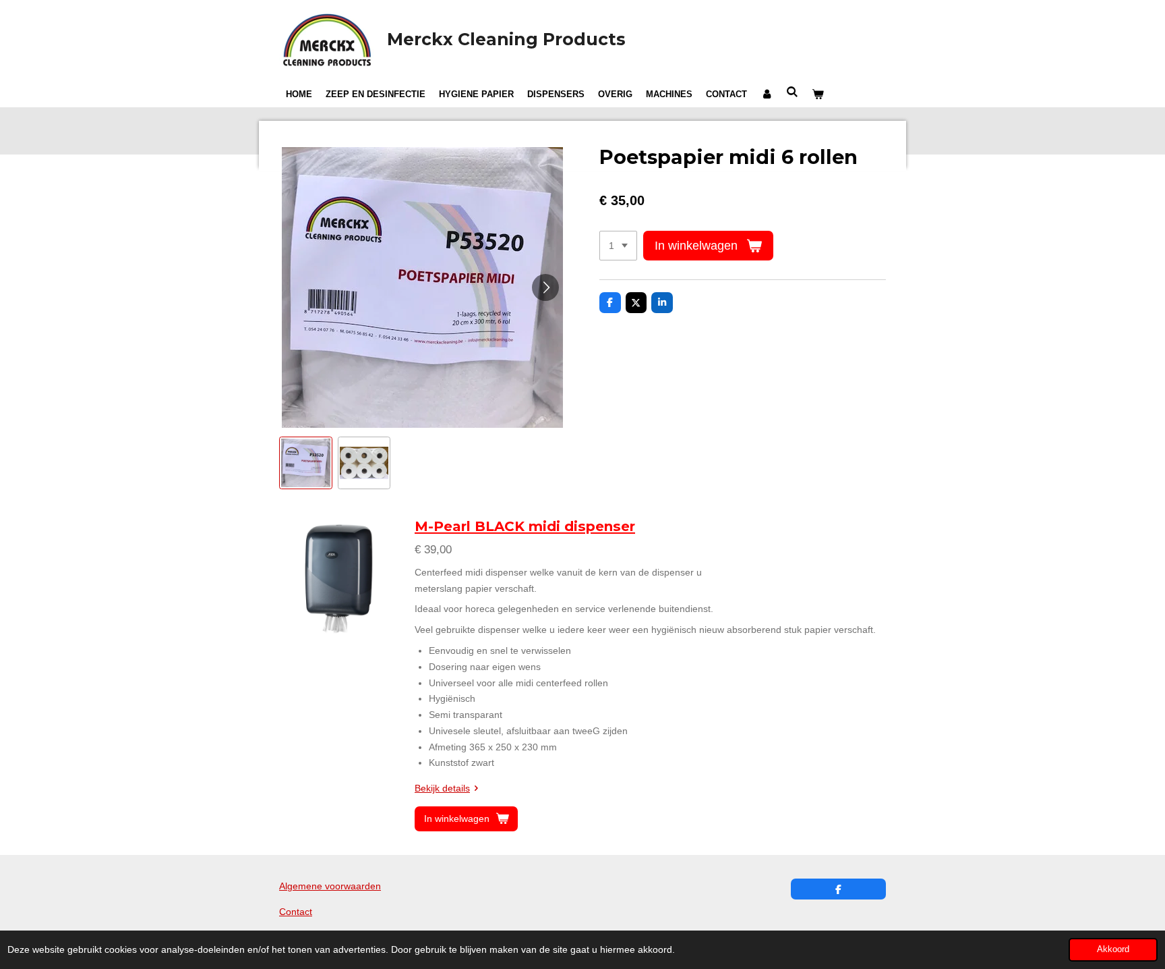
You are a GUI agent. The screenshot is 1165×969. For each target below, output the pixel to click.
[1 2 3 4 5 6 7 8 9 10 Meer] (618, 245)
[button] (305, 463)
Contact (295, 911)
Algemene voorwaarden (330, 886)
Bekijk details (442, 788)
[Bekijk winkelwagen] (818, 94)
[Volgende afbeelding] (545, 287)
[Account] (766, 94)
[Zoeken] (792, 92)
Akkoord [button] (1113, 949)
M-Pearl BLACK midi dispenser (525, 526)
